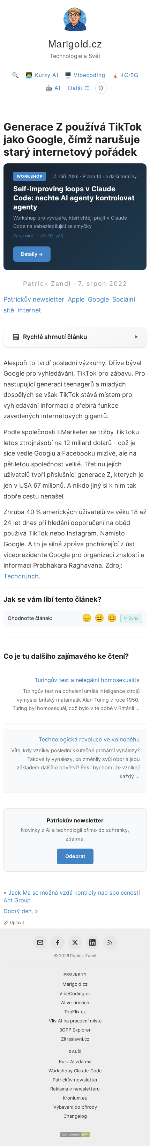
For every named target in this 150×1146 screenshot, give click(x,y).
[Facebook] (58, 942)
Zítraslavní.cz (75, 1039)
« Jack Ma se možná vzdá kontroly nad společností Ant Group (71, 896)
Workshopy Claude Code (75, 1070)
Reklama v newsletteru (75, 1089)
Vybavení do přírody (75, 1107)
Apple (76, 299)
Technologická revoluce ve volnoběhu (89, 739)
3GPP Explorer (75, 1030)
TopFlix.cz (75, 1011)
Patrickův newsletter (33, 299)
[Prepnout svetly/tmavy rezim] (101, 88)
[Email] (40, 942)
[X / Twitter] (75, 942)
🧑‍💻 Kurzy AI (41, 75)
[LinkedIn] (92, 942)
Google (98, 299)
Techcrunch (21, 576)
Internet (29, 310)
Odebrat (75, 856)
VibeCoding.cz (75, 993)
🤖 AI (52, 88)
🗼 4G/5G (125, 75)
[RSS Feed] (110, 942)
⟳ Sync (131, 618)
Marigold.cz (75, 43)
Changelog (75, 1116)
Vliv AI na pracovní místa (75, 1020)
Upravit (17, 922)
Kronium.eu (75, 1098)
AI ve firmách (75, 1002)
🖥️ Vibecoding (85, 75)
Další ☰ (79, 88)
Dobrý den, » (20, 911)
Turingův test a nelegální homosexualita (87, 679)
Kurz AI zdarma (75, 1061)
